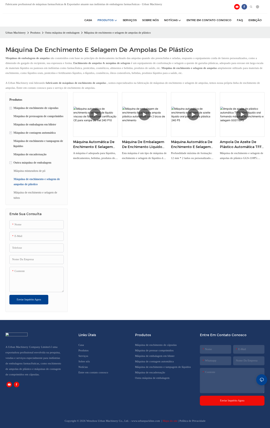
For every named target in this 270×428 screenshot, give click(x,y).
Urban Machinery (16, 32)
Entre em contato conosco (93, 372)
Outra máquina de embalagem (62, 32)
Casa (81, 344)
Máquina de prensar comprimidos (154, 350)
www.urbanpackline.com (146, 420)
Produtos (35, 32)
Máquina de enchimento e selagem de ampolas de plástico (117, 32)
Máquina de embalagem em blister (154, 355)
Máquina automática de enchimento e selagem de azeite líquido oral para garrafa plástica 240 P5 (192, 144)
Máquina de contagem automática (154, 361)
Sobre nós (84, 361)
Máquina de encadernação (150, 372)
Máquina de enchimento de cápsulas (156, 344)
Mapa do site (170, 420)
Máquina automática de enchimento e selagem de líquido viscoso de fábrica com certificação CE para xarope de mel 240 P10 (94, 144)
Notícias (83, 366)
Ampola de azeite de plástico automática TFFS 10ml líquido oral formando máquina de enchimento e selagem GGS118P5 (242, 144)
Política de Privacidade (192, 420)
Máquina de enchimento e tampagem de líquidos (163, 366)
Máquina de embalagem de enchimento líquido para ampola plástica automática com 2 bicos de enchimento (143, 144)
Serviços (83, 355)
